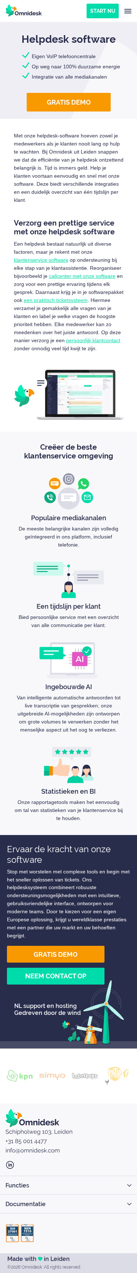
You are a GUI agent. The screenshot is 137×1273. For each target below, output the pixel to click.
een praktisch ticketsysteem (56, 300)
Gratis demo (69, 102)
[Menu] (127, 11)
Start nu (102, 11)
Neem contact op (55, 976)
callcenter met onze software (82, 276)
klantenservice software (41, 260)
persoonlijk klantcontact (93, 340)
